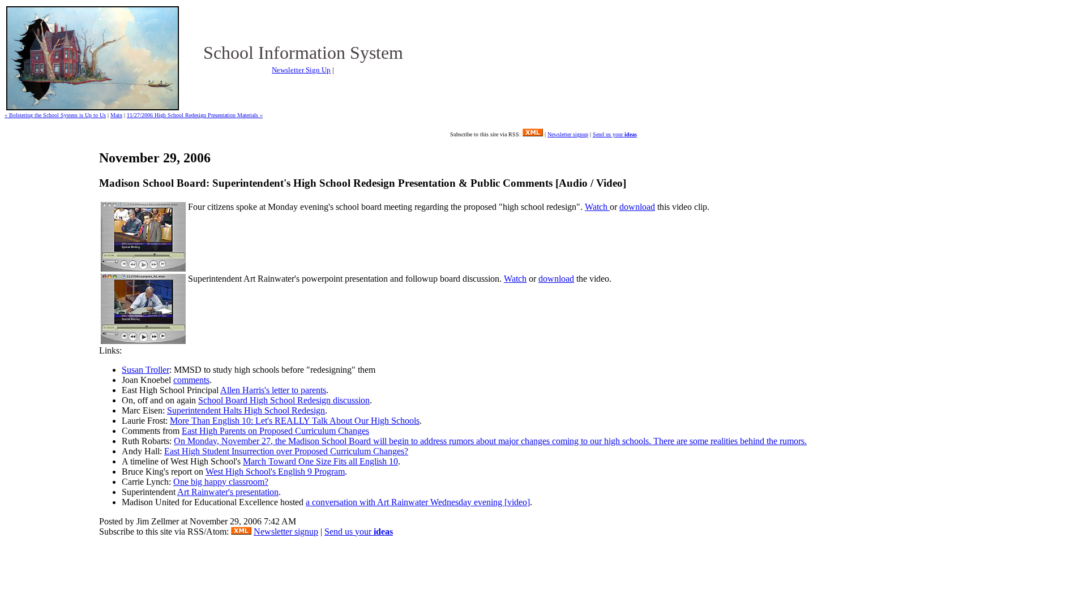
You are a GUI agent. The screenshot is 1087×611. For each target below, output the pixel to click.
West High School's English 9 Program (275, 471)
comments (191, 380)
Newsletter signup (567, 134)
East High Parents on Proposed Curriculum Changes (275, 431)
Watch (597, 207)
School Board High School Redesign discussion (284, 400)
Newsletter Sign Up (301, 70)
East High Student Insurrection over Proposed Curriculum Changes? (286, 451)
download (637, 207)
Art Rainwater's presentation (228, 492)
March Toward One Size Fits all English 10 (320, 461)
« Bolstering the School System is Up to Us (55, 115)
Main (116, 115)
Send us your (615, 134)
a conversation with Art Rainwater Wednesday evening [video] (418, 502)
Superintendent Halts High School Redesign (246, 410)
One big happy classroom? (220, 482)
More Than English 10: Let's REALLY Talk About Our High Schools (295, 420)
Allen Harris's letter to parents (273, 390)
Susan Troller (145, 370)
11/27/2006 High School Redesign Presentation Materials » (195, 115)
